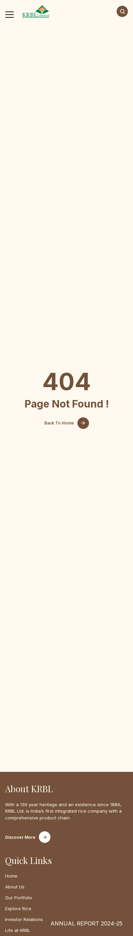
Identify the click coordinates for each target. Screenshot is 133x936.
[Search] (122, 11)
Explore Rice (18, 908)
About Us (15, 886)
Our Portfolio (18, 897)
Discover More (20, 837)
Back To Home (59, 423)
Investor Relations (24, 919)
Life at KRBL (17, 930)
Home (11, 876)
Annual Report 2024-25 (86, 923)
